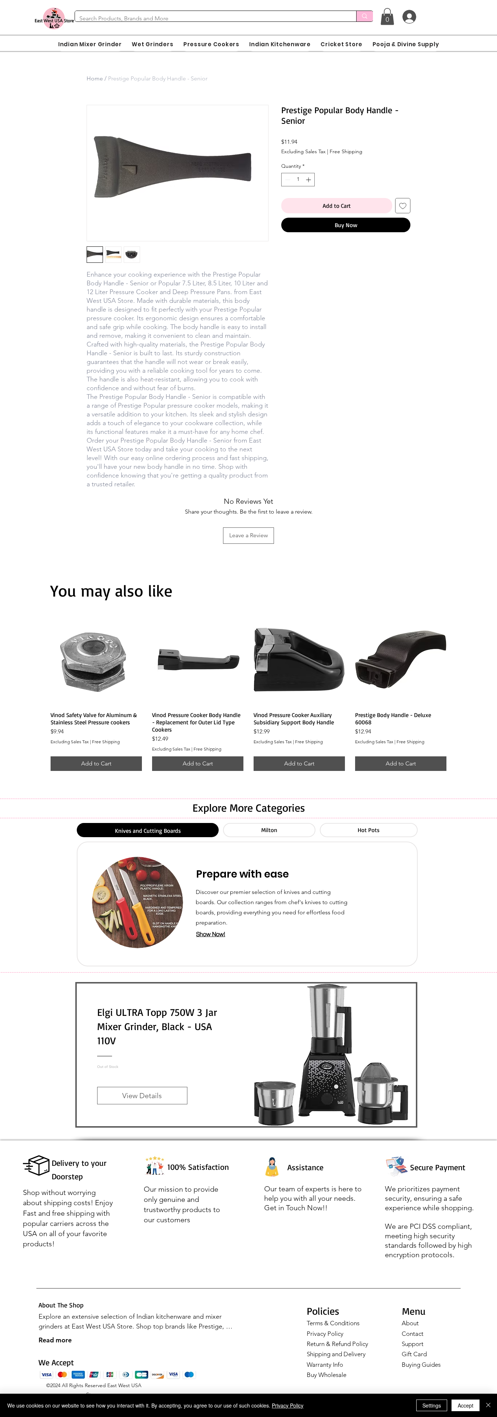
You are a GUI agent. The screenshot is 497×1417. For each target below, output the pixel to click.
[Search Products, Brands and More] (364, 16)
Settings (431, 1405)
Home (95, 78)
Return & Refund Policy (337, 1343)
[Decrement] (286, 179)
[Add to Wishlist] (402, 205)
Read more (55, 1340)
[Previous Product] (40, 659)
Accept (465, 1405)
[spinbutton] (298, 179)
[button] (387, 16)
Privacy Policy (325, 1333)
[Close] (488, 1405)
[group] (248, 693)
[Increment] (309, 179)
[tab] (148, 830)
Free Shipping (346, 151)
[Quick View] (96, 659)
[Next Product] (457, 659)
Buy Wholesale (326, 1374)
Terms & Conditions (333, 1323)
